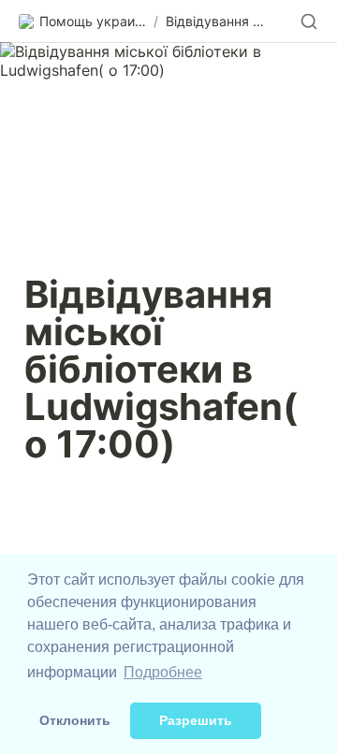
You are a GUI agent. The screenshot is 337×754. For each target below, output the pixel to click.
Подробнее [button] (163, 672)
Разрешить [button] (195, 720)
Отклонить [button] (74, 720)
